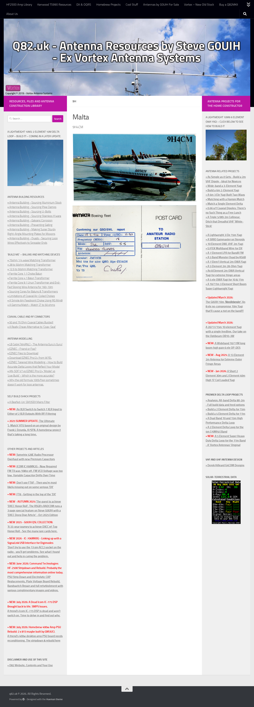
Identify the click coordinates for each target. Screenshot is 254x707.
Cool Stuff (132, 4)
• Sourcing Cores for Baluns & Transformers (32, 291)
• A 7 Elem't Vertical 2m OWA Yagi (226, 261)
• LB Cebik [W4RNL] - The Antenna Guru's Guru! (34, 344)
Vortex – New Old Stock (199, 4)
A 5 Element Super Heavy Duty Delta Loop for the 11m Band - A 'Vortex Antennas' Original (226, 440)
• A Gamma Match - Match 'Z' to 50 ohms (31, 305)
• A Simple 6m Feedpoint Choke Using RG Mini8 (34, 300)
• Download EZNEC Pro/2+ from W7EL (29, 357)
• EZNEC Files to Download (22, 353)
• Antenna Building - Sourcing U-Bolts (29, 211)
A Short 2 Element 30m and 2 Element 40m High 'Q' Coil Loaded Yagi (225, 376)
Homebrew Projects (108, 4)
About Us (12, 14)
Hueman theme (54, 699)
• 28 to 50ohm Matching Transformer (29, 264)
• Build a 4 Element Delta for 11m (225, 413)
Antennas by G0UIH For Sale (161, 4)
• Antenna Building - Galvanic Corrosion (29, 220)
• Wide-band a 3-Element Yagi (224, 186)
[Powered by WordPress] (23, 699)
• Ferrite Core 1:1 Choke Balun (24, 273)
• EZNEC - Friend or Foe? (21, 349)
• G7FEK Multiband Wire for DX (224, 248)
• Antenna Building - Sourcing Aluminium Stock (34, 202)
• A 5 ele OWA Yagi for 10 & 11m (225, 279)
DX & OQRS (83, 4)
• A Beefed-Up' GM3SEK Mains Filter (28, 402)
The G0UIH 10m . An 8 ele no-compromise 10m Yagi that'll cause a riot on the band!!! (225, 306)
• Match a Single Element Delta (224, 203)
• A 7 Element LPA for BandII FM (225, 253)
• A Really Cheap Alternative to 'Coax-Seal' (31, 327)
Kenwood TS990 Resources (54, 4)
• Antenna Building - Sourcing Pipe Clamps (31, 207)
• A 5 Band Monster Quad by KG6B (226, 257)
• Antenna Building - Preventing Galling (29, 225)
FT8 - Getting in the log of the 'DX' (36, 494)
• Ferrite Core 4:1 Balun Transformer (28, 278)
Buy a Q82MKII (228, 4)
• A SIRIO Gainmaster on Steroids (225, 239)
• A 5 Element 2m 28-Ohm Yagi (224, 266)
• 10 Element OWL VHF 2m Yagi (224, 244)
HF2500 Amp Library (19, 4)
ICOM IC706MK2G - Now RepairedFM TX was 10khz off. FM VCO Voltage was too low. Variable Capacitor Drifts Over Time (35, 471)
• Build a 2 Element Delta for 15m (225, 409)
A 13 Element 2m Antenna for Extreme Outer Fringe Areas (225, 359)
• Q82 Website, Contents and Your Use (30, 665)
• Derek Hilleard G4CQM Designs (225, 465)
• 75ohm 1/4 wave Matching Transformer (31, 260)
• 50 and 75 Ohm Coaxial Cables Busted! (30, 322)
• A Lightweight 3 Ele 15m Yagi (224, 235)
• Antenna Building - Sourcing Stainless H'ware (34, 216)
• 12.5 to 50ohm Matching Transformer (30, 269)
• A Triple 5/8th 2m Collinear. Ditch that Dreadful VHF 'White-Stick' (224, 221)
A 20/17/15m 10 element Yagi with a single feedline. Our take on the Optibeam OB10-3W (226, 331)
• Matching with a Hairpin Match (225, 199)
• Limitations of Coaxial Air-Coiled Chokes (31, 296)
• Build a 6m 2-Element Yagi (222, 190)
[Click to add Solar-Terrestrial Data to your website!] (226, 523)
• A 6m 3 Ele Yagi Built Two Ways (225, 194)
